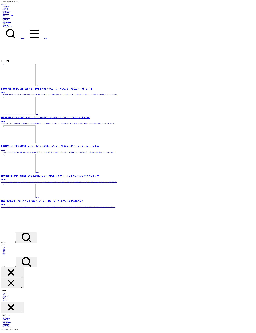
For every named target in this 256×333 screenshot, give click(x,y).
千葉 (4, 247)
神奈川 (4, 250)
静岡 (4, 254)
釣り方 (4, 253)
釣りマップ (6, 329)
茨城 (4, 252)
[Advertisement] (128, 49)
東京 (4, 249)
